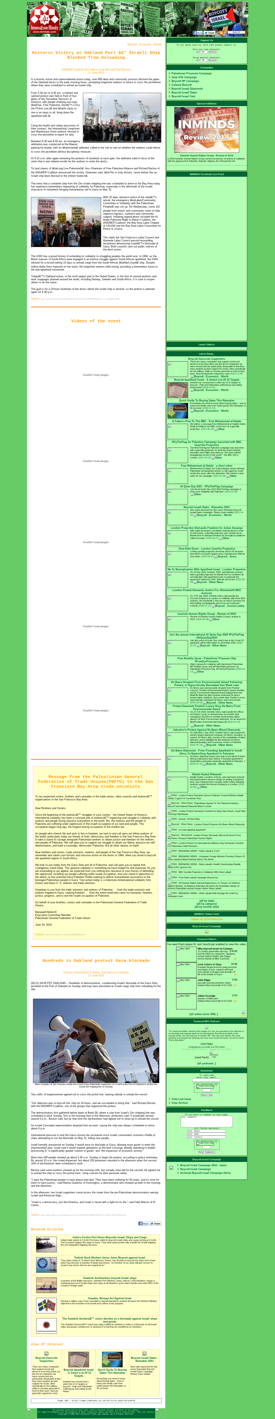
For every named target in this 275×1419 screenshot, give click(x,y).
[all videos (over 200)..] (204, 1014)
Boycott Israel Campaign (195, 1169)
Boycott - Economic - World (144, 44)
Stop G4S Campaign (184, 77)
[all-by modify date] (207, 906)
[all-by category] (207, 903)
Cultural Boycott (182, 84)
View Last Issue (181, 1099)
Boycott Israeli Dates (184, 92)
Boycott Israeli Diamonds (187, 88)
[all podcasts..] (206, 1063)
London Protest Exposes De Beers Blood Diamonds (219, 824)
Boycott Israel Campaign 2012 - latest (203, 1165)
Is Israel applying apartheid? (192, 830)
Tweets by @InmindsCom (207, 919)
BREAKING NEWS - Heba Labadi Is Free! (198, 851)
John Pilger (206, 1044)
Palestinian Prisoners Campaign (192, 73)
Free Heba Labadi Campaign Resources (198, 877)
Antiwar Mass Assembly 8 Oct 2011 (217, 982)
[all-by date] (207, 900)
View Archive (180, 1102)
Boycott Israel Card (183, 96)
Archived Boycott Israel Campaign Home (205, 1172)
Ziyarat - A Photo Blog (189, 819)
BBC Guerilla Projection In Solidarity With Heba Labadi (204, 872)
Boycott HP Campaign (185, 81)
